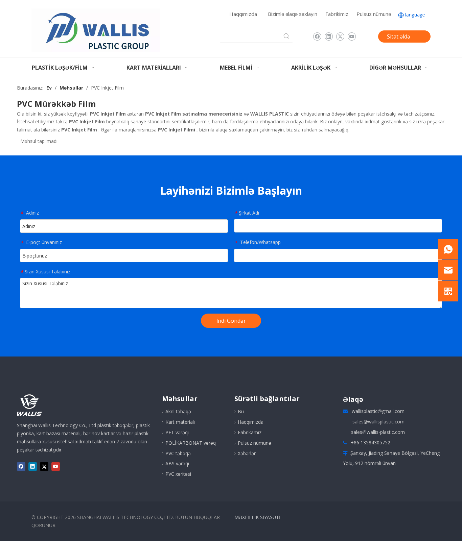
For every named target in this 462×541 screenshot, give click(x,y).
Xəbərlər (247, 453)
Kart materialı (180, 422)
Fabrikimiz (336, 13)
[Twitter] (340, 36)
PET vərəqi (177, 432)
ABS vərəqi (177, 463)
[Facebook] (317, 36)
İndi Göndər (231, 320)
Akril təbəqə (178, 411)
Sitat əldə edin (398, 38)
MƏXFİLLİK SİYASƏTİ (257, 517)
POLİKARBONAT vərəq (190, 443)
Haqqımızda (243, 13)
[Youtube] (351, 36)
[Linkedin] (328, 36)
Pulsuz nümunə (373, 13)
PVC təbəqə (178, 453)
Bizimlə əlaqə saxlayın (292, 13)
